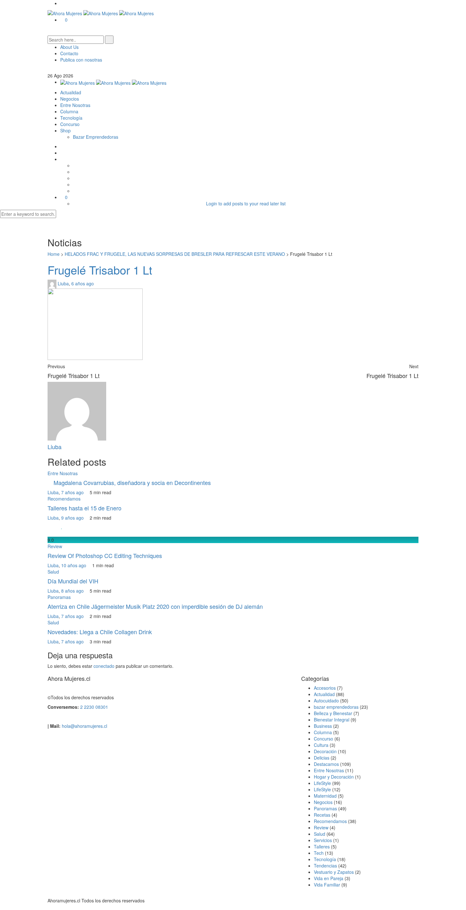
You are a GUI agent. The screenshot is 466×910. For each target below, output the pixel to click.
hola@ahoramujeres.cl (84, 726)
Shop (65, 130)
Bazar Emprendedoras (95, 137)
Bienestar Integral (331, 719)
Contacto (69, 53)
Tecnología (71, 118)
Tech (319, 853)
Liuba (63, 283)
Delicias (321, 757)
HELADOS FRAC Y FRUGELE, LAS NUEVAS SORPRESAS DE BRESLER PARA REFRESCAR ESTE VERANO (175, 254)
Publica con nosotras (81, 59)
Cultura (321, 745)
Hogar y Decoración (334, 777)
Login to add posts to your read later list (246, 203)
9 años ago (73, 518)
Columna (69, 111)
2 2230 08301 (94, 707)
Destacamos (326, 764)
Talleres (322, 846)
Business (323, 726)
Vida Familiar (327, 884)
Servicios (323, 840)
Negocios (69, 99)
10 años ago (74, 565)
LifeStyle (322, 783)
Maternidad (325, 796)
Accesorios (325, 688)
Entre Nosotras (75, 105)
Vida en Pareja (328, 878)
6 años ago (83, 283)
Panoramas (59, 597)
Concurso (70, 124)
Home (54, 254)
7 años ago (73, 492)
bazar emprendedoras (336, 707)
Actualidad (70, 92)
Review (55, 546)
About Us (69, 47)
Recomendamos (64, 498)
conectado (104, 666)
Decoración (325, 751)
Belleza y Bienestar (333, 713)
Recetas (322, 815)
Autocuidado (326, 700)
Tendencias (325, 865)
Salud (53, 571)
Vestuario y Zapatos (334, 872)
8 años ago (73, 591)
